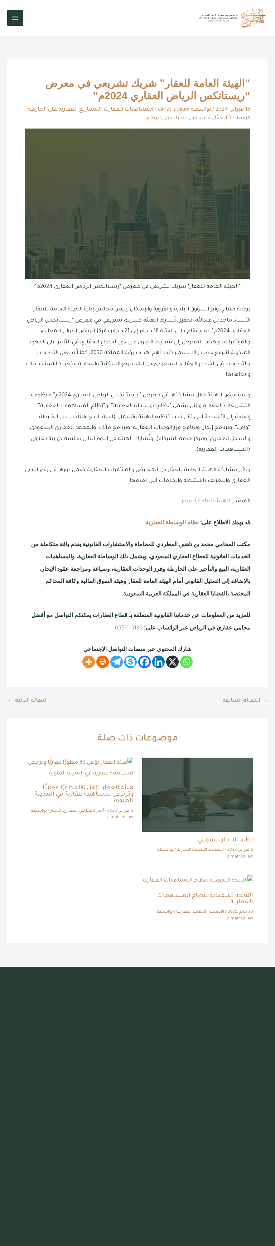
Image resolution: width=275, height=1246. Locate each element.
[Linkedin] (158, 662)
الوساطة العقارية (229, 118)
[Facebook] (144, 662)
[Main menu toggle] (15, 18)
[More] (88, 662)
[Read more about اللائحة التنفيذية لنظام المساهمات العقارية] (198, 881)
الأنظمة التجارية (192, 850)
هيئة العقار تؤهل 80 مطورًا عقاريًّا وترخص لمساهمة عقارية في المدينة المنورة (83, 795)
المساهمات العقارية (128, 110)
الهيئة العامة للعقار (205, 501)
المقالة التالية (28, 701)
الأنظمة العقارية (192, 912)
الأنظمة (216, 850)
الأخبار (55, 811)
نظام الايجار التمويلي (225, 840)
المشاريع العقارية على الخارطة (64, 110)
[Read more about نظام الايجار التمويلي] (197, 795)
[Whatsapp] (186, 662)
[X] (172, 662)
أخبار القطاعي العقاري (83, 811)
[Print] (102, 662)
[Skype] (130, 662)
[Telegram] (116, 662)
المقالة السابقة (244, 701)
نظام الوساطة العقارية (172, 522)
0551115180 (129, 629)
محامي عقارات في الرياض (174, 118)
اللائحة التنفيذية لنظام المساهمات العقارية (205, 899)
